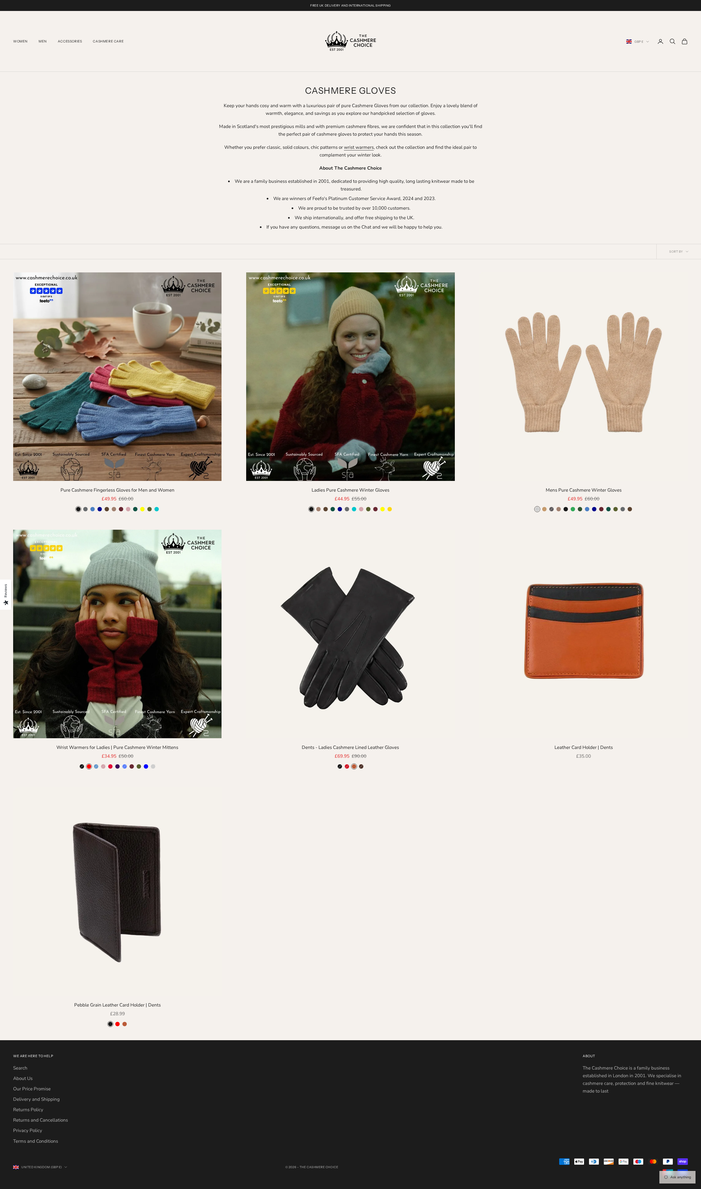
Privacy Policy (27, 1130)
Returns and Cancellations (40, 1120)
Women (20, 41)
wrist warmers (359, 147)
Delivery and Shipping (36, 1099)
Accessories (70, 41)
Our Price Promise (32, 1089)
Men (43, 41)
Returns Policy (28, 1110)
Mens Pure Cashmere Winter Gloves (584, 490)
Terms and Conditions (35, 1141)
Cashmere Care (108, 41)
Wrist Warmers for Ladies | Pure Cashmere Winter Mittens (117, 747)
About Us (23, 1078)
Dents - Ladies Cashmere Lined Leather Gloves (350, 747)
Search (20, 1068)
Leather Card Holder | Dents (584, 747)
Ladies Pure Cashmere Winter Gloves (350, 490)
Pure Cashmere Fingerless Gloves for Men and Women (117, 490)
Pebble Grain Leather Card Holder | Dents (117, 1005)
